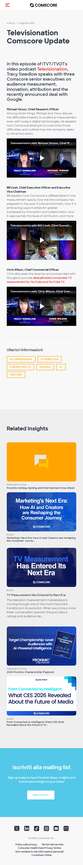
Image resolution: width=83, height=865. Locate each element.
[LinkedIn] (26, 829)
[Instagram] (46, 829)
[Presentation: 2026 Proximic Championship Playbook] (41, 646)
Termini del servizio (53, 844)
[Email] (66, 829)
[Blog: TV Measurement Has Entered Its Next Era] (41, 567)
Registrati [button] (41, 795)
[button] (7, 5)
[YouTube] (56, 829)
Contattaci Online (41, 855)
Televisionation (52, 69)
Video (11, 23)
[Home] (43, 5)
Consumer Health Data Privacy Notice (39, 848)
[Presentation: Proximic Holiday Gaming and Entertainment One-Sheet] (41, 461)
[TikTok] (36, 829)
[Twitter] (16, 829)
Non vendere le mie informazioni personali (39, 851)
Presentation (17, 484)
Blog (10, 534)
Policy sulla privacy (26, 844)
